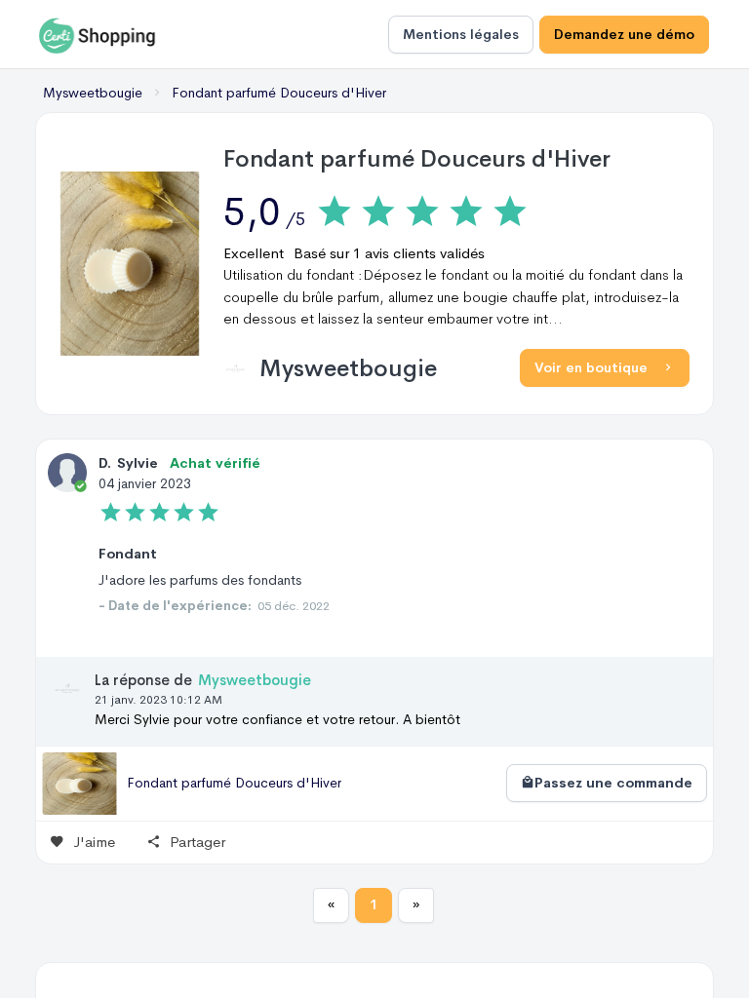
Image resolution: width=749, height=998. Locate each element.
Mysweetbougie (348, 368)
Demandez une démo (624, 34)
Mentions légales (461, 34)
